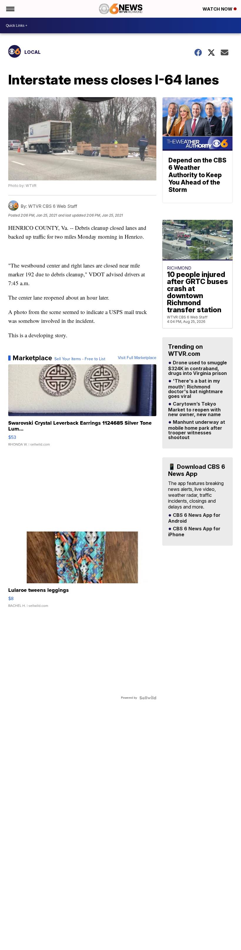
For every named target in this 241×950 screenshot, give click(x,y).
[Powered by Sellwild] (147, 698)
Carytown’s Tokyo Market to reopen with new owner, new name (194, 409)
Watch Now (218, 9)
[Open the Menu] (9, 9)
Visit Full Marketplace (137, 358)
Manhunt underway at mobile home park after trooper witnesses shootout (196, 430)
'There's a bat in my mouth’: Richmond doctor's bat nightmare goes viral (195, 388)
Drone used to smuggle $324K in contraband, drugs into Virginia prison (197, 368)
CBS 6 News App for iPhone (194, 531)
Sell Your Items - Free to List (79, 359)
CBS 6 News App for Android (194, 518)
